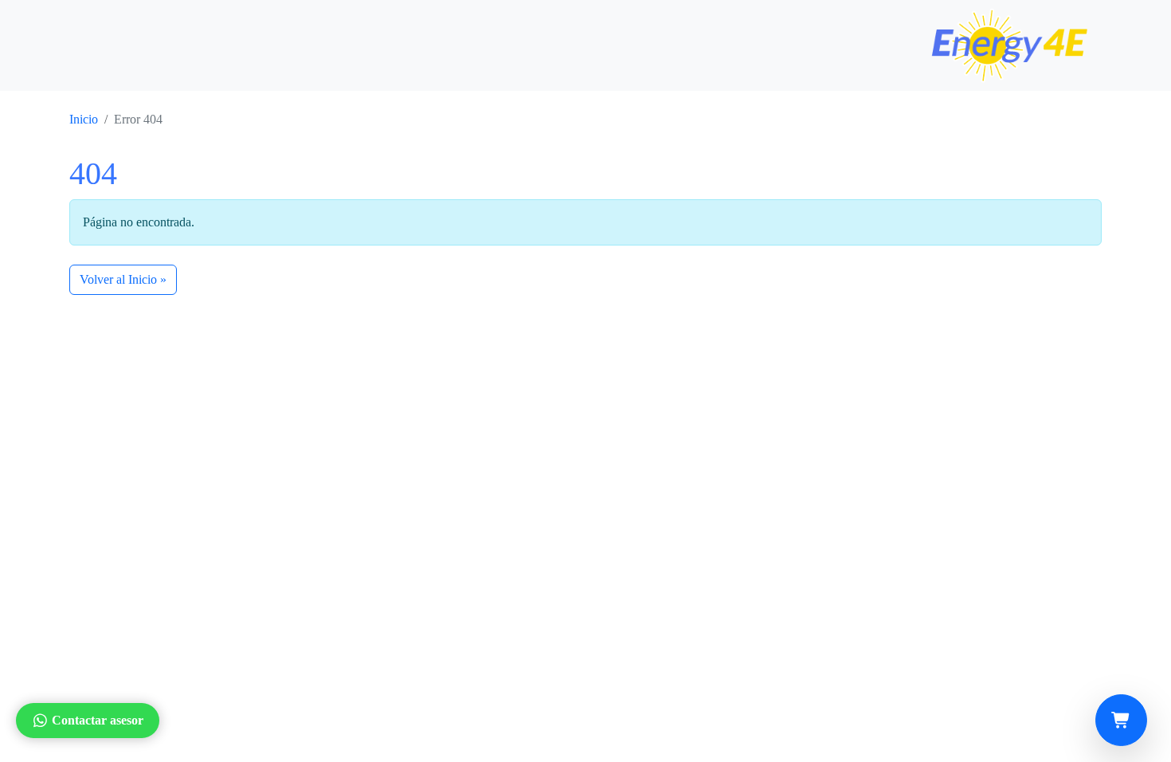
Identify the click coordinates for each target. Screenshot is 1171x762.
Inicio (83, 119)
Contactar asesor (97, 720)
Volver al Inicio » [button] (123, 279)
